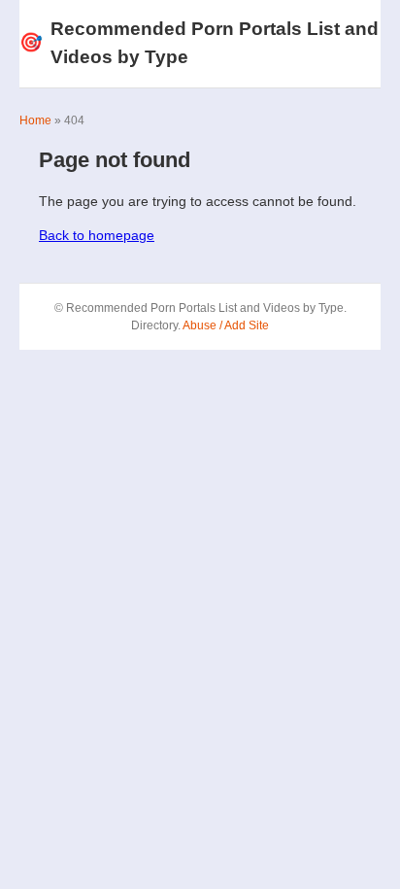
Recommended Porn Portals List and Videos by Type (199, 42)
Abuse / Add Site (226, 325)
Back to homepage (96, 235)
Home (35, 120)
